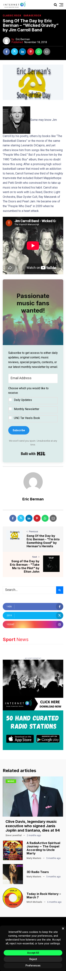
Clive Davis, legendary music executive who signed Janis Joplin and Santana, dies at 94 (33, 825)
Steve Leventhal (14, 835)
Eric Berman (23, 39)
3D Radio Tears (38, 872)
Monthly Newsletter (26, 409)
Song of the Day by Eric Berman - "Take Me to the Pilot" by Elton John (24, 566)
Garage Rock (32, 15)
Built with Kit (33, 453)
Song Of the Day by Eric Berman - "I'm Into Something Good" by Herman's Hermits (43, 541)
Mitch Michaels (34, 902)
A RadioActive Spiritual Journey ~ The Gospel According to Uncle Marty (43, 848)
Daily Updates (23, 400)
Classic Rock (12, 15)
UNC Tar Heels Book (27, 418)
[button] (33, 404)
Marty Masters (34, 858)
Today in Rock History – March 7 (44, 895)
